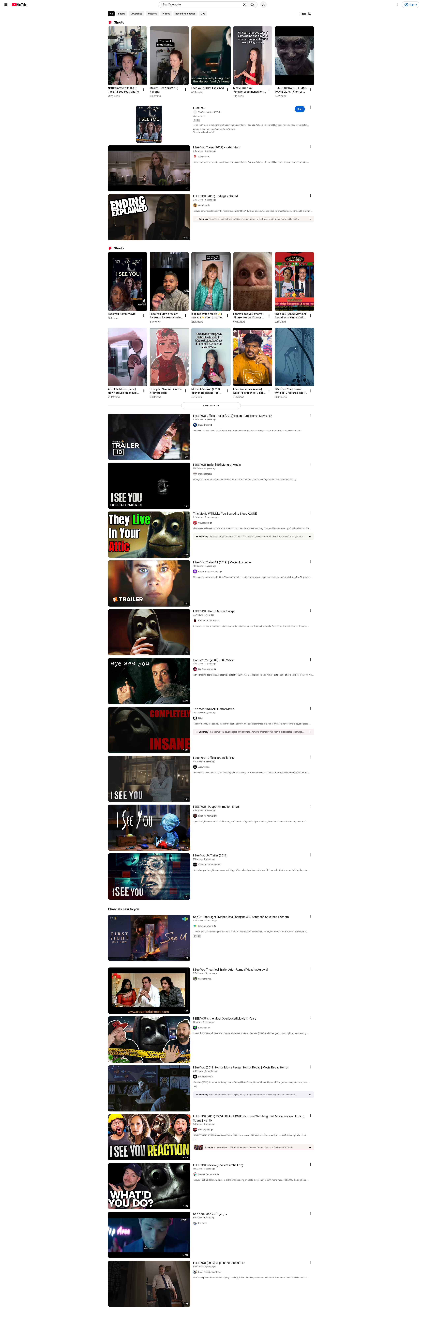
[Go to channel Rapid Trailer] (195, 425)
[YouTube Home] (19, 4)
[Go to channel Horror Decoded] (195, 1077)
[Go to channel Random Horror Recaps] (195, 620)
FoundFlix (202, 205)
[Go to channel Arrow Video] (195, 767)
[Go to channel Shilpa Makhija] (195, 979)
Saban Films (203, 157)
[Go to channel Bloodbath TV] (195, 1028)
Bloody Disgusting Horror (209, 1272)
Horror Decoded (205, 1077)
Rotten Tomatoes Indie (208, 571)
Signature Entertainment (209, 865)
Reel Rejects (204, 1130)
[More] (310, 219)
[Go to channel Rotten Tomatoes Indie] (195, 571)
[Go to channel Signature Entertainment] (195, 865)
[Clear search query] (244, 4)
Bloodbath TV (204, 1028)
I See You (199, 108)
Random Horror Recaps (209, 620)
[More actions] (143, 89)
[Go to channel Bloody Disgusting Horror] (195, 1272)
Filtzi (200, 718)
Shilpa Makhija (204, 979)
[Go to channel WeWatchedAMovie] (195, 1174)
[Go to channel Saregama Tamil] (195, 926)
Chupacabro (203, 523)
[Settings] (397, 5)
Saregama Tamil (205, 926)
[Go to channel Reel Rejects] (195, 1130)
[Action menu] (310, 107)
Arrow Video (203, 767)
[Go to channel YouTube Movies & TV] (195, 112)
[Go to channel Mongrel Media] (195, 474)
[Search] (252, 4)
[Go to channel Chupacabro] (195, 523)
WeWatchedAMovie (207, 1174)
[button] (258, 219)
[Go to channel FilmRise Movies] (195, 669)
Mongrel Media (205, 474)
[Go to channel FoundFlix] (195, 205)
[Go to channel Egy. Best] (195, 1223)
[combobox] (201, 5)
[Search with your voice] (263, 4)
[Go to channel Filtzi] (195, 718)
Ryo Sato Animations (207, 816)
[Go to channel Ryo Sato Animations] (195, 816)
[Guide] (6, 5)
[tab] (111, 13)
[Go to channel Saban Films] (195, 157)
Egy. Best (202, 1223)
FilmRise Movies (205, 669)
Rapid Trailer (204, 425)
